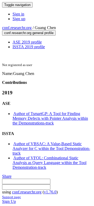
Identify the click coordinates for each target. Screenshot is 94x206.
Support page (11, 197)
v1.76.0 (50, 192)
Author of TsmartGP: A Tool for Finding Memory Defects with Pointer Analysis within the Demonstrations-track (50, 118)
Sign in (18, 14)
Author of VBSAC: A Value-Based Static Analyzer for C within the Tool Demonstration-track (51, 148)
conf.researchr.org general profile (29, 33)
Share (6, 176)
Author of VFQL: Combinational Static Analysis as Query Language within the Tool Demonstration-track (49, 163)
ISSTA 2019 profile (29, 47)
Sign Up (9, 201)
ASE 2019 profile (27, 42)
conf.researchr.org (17, 27)
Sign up (19, 19)
